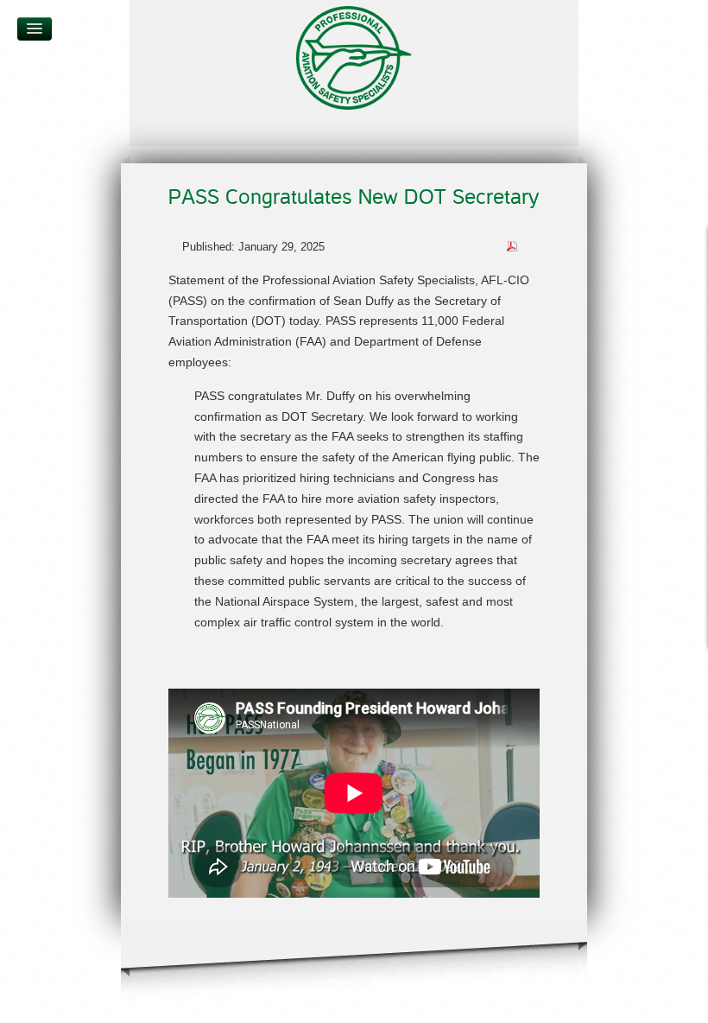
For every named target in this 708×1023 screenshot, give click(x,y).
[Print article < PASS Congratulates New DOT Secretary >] (533, 246)
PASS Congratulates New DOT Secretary (353, 197)
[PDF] (512, 245)
